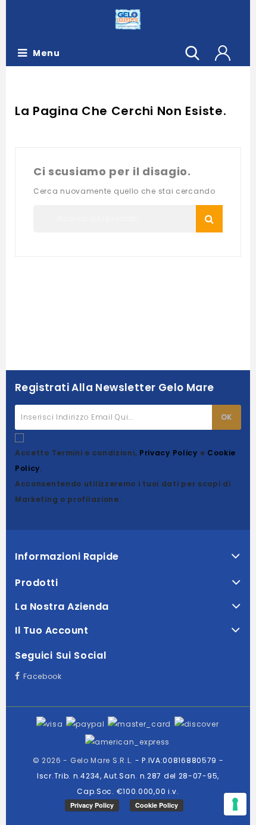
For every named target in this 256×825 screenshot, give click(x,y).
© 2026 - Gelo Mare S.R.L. (84, 760)
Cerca (209, 218)
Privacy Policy (169, 453)
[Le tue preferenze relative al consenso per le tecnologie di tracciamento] (235, 804)
